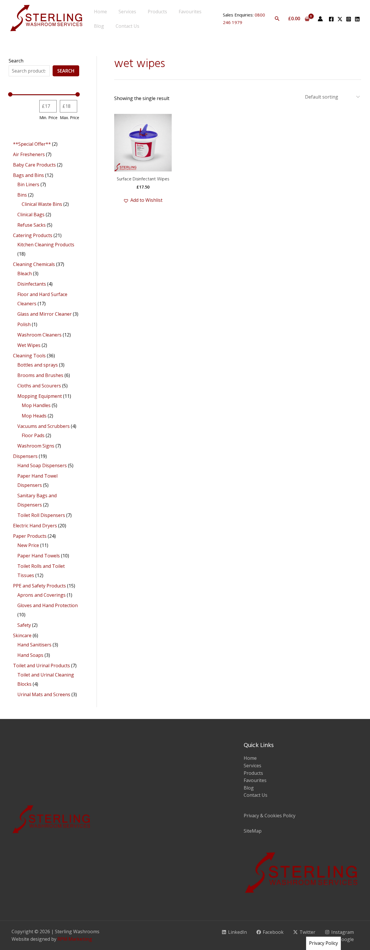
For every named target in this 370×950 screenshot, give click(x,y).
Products (157, 11)
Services (127, 11)
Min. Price (48, 117)
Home (100, 11)
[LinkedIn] (357, 19)
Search (16, 61)
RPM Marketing (75, 939)
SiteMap (253, 831)
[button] (277, 19)
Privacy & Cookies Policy (269, 815)
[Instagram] (348, 19)
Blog (99, 26)
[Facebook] (331, 19)
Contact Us (127, 26)
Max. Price (69, 117)
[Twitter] (340, 19)
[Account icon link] (320, 18)
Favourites (190, 11)
